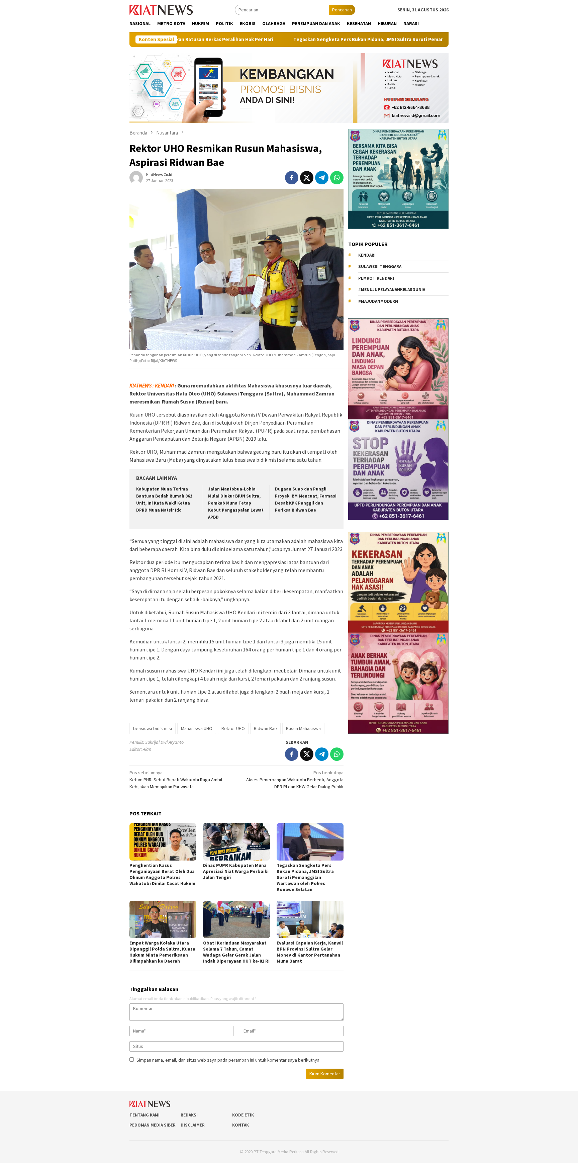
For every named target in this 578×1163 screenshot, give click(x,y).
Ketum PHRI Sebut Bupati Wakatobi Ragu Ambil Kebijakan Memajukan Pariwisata (175, 780)
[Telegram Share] (321, 177)
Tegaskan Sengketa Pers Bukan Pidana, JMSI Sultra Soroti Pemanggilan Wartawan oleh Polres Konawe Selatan (357, 39)
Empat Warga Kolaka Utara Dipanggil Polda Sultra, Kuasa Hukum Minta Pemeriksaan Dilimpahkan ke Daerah (162, 952)
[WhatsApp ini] (337, 177)
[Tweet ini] (306, 177)
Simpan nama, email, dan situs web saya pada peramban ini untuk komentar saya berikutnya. (228, 1060)
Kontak (240, 1125)
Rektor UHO (233, 728)
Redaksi (189, 1115)
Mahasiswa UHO (196, 728)
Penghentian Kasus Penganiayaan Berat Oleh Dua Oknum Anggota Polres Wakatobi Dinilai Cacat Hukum (162, 874)
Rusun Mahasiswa (303, 728)
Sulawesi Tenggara (379, 266)
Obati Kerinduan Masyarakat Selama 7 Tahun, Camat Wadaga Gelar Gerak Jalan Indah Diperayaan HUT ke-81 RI (236, 952)
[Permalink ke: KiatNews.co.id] (136, 177)
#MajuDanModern (378, 301)
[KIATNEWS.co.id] (161, 9)
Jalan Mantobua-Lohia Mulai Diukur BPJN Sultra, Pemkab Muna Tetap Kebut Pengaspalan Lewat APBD (236, 503)
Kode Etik (243, 1115)
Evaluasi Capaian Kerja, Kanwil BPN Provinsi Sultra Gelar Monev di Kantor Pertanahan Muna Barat (310, 952)
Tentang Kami (144, 1115)
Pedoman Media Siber (152, 1125)
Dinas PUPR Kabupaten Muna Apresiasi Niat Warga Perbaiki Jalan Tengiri (236, 871)
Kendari (367, 255)
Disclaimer (193, 1125)
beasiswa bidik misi (152, 728)
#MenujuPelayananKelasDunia (391, 289)
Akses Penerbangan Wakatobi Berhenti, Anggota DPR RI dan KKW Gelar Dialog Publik (295, 780)
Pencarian (342, 10)
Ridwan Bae (265, 728)
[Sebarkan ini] (291, 177)
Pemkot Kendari (376, 278)
